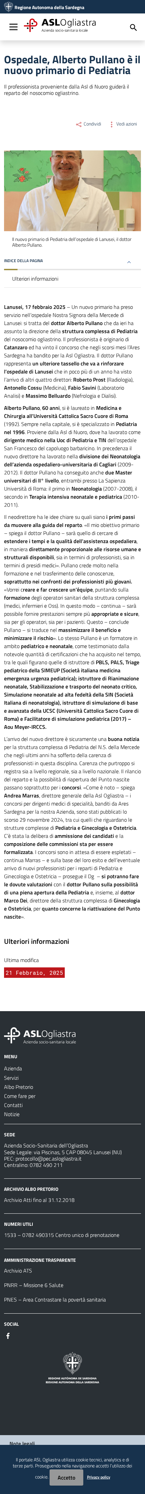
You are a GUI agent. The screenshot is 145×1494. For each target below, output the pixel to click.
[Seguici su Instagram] (20, 1335)
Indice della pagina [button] (23, 260)
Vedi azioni (126, 124)
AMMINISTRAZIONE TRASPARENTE (40, 1259)
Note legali (22, 1443)
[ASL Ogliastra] (8, 7)
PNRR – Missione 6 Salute (33, 1285)
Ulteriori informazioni (35, 279)
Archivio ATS (18, 1271)
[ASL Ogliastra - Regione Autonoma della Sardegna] (40, 1035)
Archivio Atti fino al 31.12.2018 (39, 1200)
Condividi (92, 124)
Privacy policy (98, 1477)
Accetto (66, 1477)
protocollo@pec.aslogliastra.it (49, 1158)
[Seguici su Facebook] (8, 1335)
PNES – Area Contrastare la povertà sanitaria (55, 1299)
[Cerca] (133, 27)
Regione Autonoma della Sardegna (49, 7)
